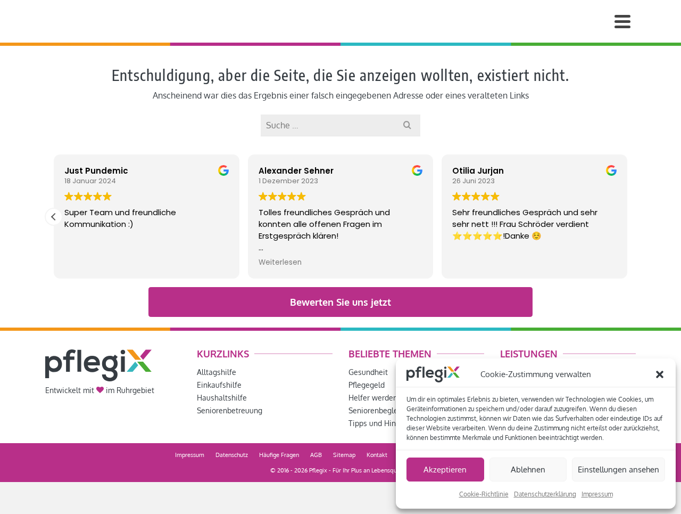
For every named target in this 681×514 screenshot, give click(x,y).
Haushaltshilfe (222, 397)
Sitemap (344, 455)
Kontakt (377, 455)
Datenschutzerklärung (545, 494)
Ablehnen (528, 469)
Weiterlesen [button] (280, 262)
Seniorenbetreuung (229, 410)
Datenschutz (231, 455)
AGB (316, 455)
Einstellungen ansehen (618, 469)
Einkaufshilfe (219, 384)
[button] (659, 374)
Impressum (597, 494)
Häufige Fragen (279, 455)
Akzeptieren (445, 469)
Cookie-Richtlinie (484, 494)
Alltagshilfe (216, 372)
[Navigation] (622, 21)
